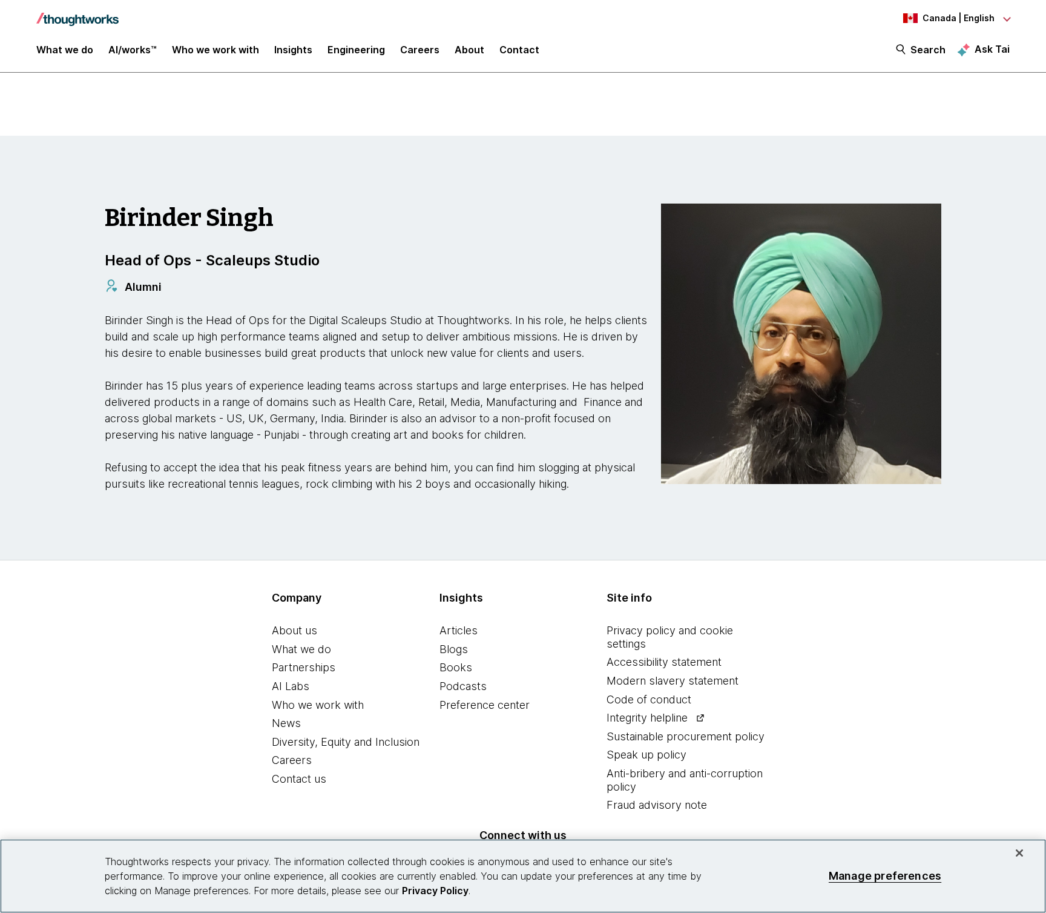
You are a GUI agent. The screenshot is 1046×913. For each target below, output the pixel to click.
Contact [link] (519, 50)
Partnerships (303, 667)
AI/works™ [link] (132, 50)
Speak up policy (646, 754)
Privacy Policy (435, 891)
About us (294, 630)
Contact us (299, 778)
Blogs (453, 649)
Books (455, 667)
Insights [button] (293, 50)
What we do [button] (64, 50)
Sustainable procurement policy (686, 736)
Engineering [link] (356, 50)
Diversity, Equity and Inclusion (345, 741)
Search (928, 50)
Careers (292, 760)
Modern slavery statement (672, 680)
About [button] (469, 50)
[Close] (1019, 853)
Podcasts (463, 686)
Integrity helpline (647, 717)
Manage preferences (885, 875)
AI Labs (290, 686)
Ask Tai (992, 49)
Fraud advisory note (657, 804)
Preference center (484, 705)
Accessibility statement (664, 662)
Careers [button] (419, 50)
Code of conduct (649, 699)
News (286, 723)
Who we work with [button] (215, 50)
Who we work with (318, 705)
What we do (301, 649)
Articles (458, 630)
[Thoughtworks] (77, 13)
